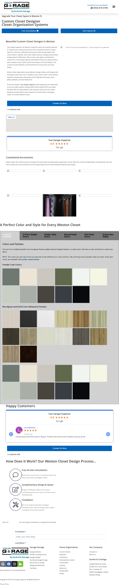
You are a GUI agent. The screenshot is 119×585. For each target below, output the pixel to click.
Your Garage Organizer (59, 140)
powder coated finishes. (31, 259)
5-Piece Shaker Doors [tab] (30, 235)
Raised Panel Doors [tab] (70, 235)
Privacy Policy (4, 584)
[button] (114, 6)
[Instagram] (14, 564)
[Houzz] (20, 564)
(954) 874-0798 (15, 109)
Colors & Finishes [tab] (7, 235)
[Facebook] (9, 564)
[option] (59, 433)
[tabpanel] (59, 322)
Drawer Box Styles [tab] (108, 235)
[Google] (3, 564)
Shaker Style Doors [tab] (50, 235)
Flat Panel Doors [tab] (89, 235)
